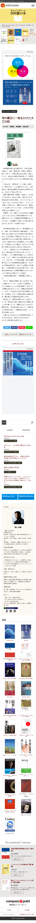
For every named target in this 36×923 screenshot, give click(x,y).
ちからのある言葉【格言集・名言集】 (13, 462)
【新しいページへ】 (11, 334)
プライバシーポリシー (9, 914)
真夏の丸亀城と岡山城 (11, 467)
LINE (29, 327)
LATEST (10, 430)
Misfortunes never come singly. (14, 436)
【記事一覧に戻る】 (18, 344)
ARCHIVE (26, 430)
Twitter (6, 327)
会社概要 (27, 910)
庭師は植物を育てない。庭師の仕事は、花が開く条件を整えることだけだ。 (17, 457)
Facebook (14, 327)
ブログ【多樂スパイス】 (10, 472)
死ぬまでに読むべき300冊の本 (18, 25)
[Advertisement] (18, 395)
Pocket (22, 327)
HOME (3, 25)
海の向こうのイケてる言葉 (10, 440)
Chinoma (8, 25)
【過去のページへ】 (25, 334)
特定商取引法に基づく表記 (27, 914)
